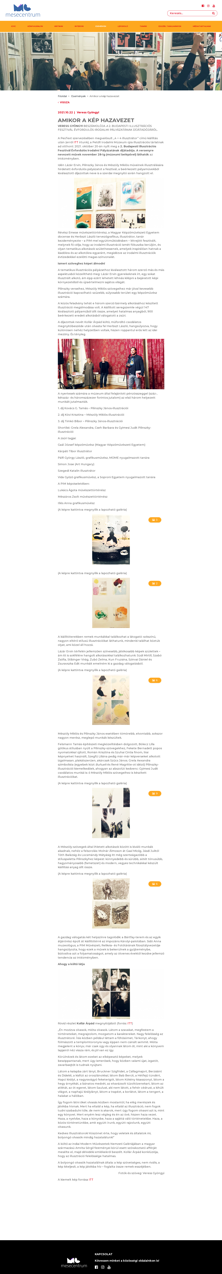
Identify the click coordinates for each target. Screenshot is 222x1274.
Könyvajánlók (35, 26)
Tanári (143, 26)
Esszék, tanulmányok (170, 26)
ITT (76, 142)
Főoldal (62, 96)
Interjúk (79, 26)
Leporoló (123, 26)
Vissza (64, 102)
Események (100, 26)
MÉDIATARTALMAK (202, 26)
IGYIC (13, 26)
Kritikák (59, 26)
